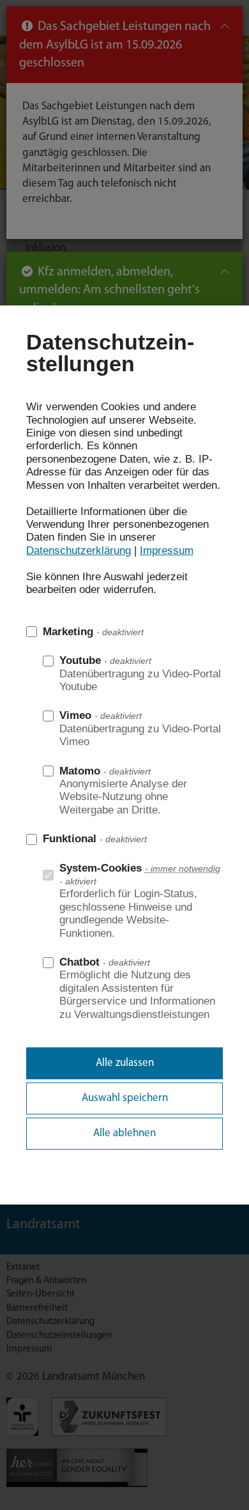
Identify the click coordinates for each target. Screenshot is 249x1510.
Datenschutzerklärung (78, 550)
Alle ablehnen (124, 1133)
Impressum (166, 550)
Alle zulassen (125, 1063)
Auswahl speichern (125, 1098)
